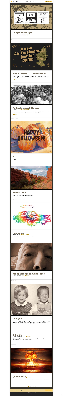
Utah (24, 199)
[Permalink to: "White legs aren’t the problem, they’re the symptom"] (31, 257)
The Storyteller (17, 319)
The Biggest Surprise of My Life (22, 33)
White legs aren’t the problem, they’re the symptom (29, 274)
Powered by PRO (30, 393)
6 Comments (27, 234)
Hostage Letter (17, 335)
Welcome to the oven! (19, 192)
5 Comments (28, 34)
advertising (12, 118)
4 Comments (27, 109)
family (15, 199)
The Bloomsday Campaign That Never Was (26, 108)
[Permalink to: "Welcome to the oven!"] (31, 178)
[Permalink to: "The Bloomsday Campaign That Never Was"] (31, 95)
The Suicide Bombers (19, 376)
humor (12, 39)
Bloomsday (17, 118)
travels (21, 199)
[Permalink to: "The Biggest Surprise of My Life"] (31, 17)
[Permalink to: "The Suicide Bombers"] (31, 360)
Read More (15, 79)
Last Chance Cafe (18, 233)
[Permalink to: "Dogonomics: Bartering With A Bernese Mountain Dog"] (31, 56)
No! (14, 156)
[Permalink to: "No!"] (31, 137)
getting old (12, 280)
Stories (24, 34)
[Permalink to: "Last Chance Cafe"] (31, 216)
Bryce (12, 199)
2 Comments (28, 336)
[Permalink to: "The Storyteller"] (31, 300)
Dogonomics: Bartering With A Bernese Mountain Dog (29, 73)
